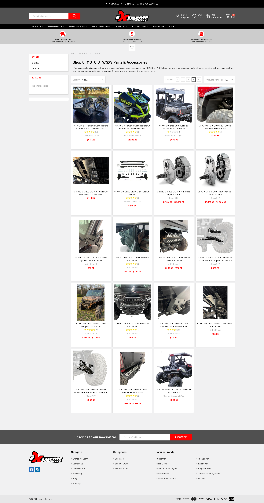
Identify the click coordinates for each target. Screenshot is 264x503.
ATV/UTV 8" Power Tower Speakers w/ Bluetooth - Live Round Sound (132, 127)
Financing (158, 26)
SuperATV (161, 458)
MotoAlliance (163, 473)
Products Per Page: (215, 79)
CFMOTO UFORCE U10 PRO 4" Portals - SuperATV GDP (174, 193)
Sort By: (76, 79)
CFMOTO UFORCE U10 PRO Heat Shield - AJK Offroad (215, 325)
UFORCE (35, 62)
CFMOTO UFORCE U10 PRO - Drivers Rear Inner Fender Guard (215, 127)
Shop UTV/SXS (55, 26)
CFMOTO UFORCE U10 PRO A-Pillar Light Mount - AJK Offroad (91, 259)
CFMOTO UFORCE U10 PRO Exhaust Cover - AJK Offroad (174, 259)
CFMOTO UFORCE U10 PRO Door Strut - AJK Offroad (132, 259)
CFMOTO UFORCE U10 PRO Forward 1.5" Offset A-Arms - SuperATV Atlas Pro (215, 259)
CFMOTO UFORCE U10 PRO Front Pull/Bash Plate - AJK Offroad (174, 325)
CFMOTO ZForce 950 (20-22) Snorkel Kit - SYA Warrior (174, 391)
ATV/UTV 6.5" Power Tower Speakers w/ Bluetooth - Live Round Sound (91, 127)
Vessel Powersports (166, 478)
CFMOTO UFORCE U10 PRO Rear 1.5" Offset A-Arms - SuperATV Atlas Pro (91, 391)
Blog (171, 26)
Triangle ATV (203, 458)
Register (185, 17)
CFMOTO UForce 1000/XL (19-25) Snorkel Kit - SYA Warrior (173, 127)
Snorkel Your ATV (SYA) (167, 468)
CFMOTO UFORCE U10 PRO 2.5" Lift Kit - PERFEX (132, 193)
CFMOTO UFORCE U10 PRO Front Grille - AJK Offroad (132, 325)
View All (201, 478)
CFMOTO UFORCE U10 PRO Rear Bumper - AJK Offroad (132, 391)
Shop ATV (36, 26)
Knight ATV (203, 463)
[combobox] (54, 16)
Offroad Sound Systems (209, 473)
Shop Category (77, 26)
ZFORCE (35, 68)
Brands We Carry (101, 26)
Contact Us (121, 26)
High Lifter (162, 463)
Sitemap (77, 483)
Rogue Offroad (204, 468)
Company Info (139, 26)
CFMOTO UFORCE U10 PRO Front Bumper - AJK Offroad (91, 325)
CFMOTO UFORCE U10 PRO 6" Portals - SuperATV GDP (215, 193)
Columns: (170, 79)
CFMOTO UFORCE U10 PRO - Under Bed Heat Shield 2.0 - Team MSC (91, 193)
